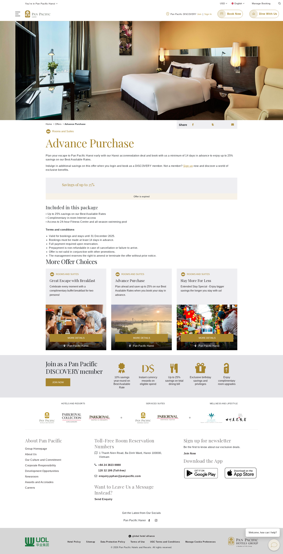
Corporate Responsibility (40, 465)
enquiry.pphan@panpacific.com (120, 476)
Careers (30, 487)
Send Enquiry (103, 499)
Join (199, 14)
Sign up (188, 166)
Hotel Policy (74, 542)
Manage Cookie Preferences (200, 542)
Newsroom (31, 476)
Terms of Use (138, 542)
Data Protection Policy (113, 542)
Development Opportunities (42, 471)
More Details (76, 338)
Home (49, 124)
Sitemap (90, 542)
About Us (31, 454)
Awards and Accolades (39, 482)
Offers (58, 124)
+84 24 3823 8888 (109, 465)
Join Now (58, 382)
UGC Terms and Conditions (165, 542)
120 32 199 (111, 470)
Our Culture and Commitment (43, 459)
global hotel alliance (143, 536)
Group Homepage (36, 448)
